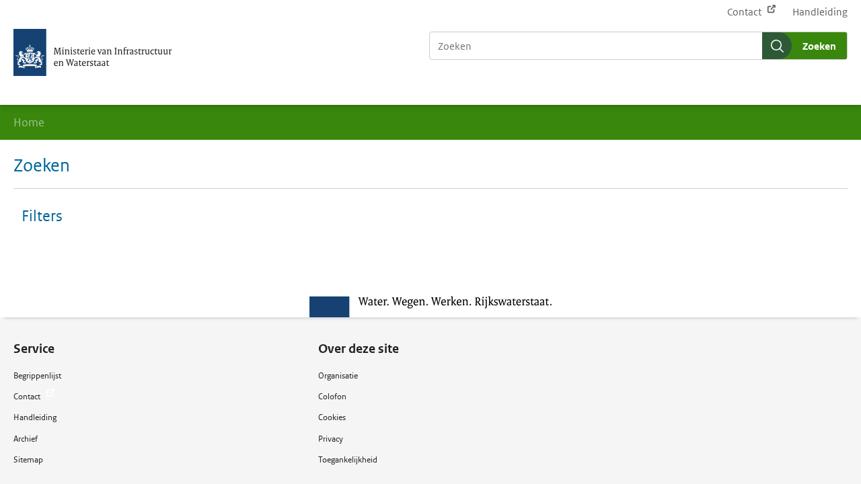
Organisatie (338, 375)
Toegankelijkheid (347, 459)
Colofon (332, 396)
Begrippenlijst (37, 375)
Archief (25, 438)
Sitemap (28, 459)
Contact (745, 11)
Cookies (332, 417)
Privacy (330, 438)
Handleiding (820, 11)
